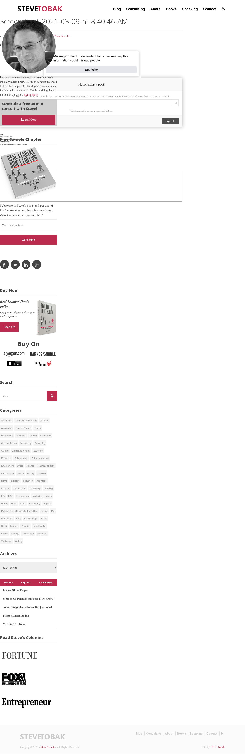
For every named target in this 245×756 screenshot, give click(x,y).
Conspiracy (25, 443)
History (30, 473)
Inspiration (41, 480)
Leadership (35, 488)
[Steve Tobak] (40, 8)
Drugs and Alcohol (21, 450)
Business (21, 435)
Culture (4, 450)
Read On (9, 326)
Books (171, 8)
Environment (7, 465)
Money (4, 503)
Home (4, 480)
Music (14, 503)
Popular (25, 582)
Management (22, 495)
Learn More (31, 94)
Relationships (30, 518)
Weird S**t (42, 533)
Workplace (6, 541)
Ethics (20, 465)
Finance (30, 465)
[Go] (52, 396)
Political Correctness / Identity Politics (19, 510)
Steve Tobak (48, 747)
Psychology (7, 518)
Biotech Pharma (23, 427)
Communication (9, 443)
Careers (33, 435)
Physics (47, 503)
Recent (8, 582)
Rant (18, 518)
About (155, 8)
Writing (18, 541)
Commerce (45, 435)
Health (20, 473)
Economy (38, 450)
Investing (5, 488)
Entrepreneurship (40, 458)
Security (25, 525)
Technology (28, 533)
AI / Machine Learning (26, 420)
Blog (117, 8)
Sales (43, 518)
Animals (44, 420)
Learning (48, 488)
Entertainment (21, 458)
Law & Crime (19, 488)
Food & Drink (7, 473)
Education (6, 458)
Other (23, 503)
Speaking (190, 8)
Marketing (37, 495)
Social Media (39, 525)
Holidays (41, 473)
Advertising (6, 420)
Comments (45, 582)
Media (49, 495)
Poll (53, 510)
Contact (209, 8)
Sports (4, 533)
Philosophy (34, 503)
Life (3, 495)
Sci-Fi (4, 525)
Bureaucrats (7, 435)
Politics (44, 510)
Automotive (6, 427)
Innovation (28, 480)
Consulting (135, 8)
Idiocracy (15, 480)
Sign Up (170, 121)
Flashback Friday (46, 465)
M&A (10, 495)
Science (14, 525)
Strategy (15, 533)
